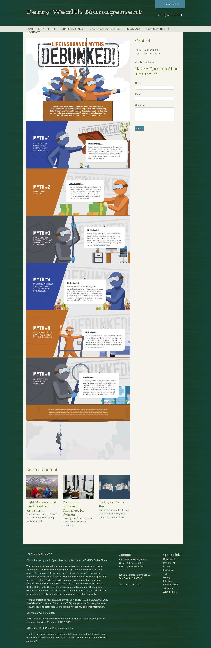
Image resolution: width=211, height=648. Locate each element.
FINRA (60, 622)
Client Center (47, 29)
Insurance (168, 570)
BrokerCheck (100, 560)
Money (166, 577)
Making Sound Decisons (105, 29)
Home (29, 29)
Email (138, 94)
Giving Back (132, 29)
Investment (169, 562)
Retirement (169, 559)
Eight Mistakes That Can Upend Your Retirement (41, 506)
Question (140, 105)
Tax (165, 573)
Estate (166, 566)
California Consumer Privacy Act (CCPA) (51, 603)
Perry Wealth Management (84, 12)
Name (138, 83)
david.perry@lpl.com (146, 62)
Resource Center (155, 29)
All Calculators (170, 592)
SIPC (68, 622)
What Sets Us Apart (73, 29)
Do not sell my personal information (85, 606)
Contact (34, 32)
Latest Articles (170, 584)
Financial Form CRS (41, 554)
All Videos (168, 588)
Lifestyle (167, 581)
